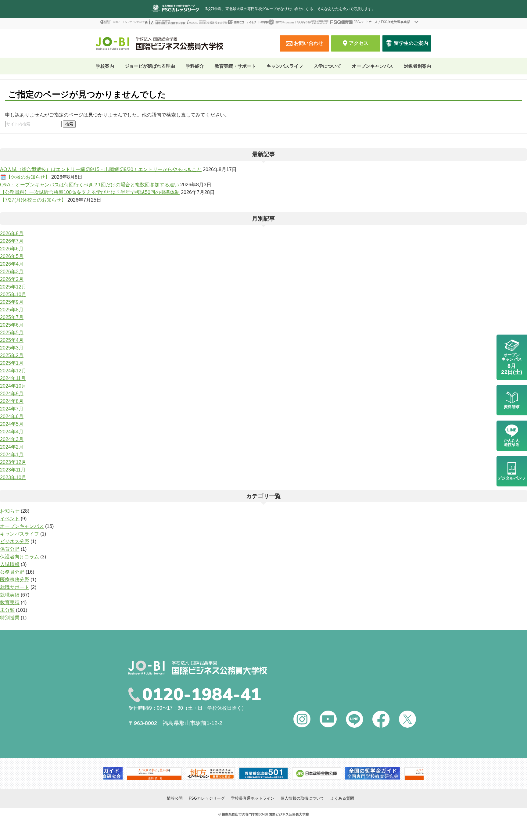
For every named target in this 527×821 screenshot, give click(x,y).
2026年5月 (11, 256)
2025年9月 (11, 302)
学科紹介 (195, 66)
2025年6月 (11, 325)
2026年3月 (11, 271)
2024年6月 (11, 416)
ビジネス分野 (14, 541)
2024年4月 (11, 431)
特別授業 (10, 617)
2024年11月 (13, 378)
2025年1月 (11, 363)
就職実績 (10, 594)
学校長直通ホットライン (252, 798)
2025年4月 (11, 340)
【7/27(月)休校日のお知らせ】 (33, 200)
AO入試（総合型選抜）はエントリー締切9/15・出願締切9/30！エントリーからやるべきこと (101, 169)
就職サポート (14, 587)
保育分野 (10, 549)
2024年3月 (11, 439)
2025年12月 (13, 286)
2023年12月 (13, 462)
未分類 (7, 610)
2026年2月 (11, 279)
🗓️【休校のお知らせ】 (25, 177)
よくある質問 (342, 798)
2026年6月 (11, 248)
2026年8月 (11, 233)
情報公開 (175, 798)
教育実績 (10, 602)
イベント (10, 518)
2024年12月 (13, 370)
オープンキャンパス (372, 66)
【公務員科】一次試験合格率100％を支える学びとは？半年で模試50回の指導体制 (90, 192)
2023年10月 (13, 477)
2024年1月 (11, 454)
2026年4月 (11, 264)
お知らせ (10, 511)
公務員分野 (12, 572)
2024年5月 (11, 424)
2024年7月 (11, 408)
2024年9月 (11, 393)
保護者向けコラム (19, 556)
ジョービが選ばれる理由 (150, 66)
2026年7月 (11, 241)
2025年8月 (11, 309)
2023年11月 (13, 469)
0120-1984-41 (201, 694)
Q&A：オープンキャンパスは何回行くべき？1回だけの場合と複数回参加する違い (89, 184)
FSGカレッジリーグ (207, 798)
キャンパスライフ (19, 533)
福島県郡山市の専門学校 (240, 814)
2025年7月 (11, 317)
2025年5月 (11, 332)
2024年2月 (11, 447)
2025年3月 (11, 347)
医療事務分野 (14, 579)
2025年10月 (13, 294)
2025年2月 (11, 355)
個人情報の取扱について (302, 798)
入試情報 (10, 564)
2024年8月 (11, 401)
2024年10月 (13, 386)
